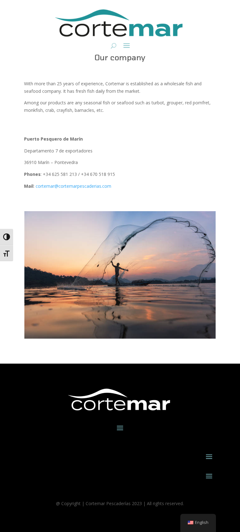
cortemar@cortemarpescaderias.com (73, 186)
